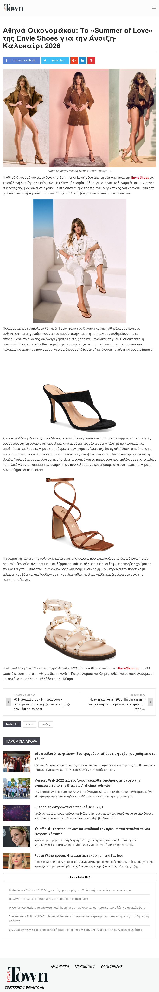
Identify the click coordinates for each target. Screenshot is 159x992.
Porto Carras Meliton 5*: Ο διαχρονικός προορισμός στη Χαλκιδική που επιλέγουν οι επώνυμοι (70, 890)
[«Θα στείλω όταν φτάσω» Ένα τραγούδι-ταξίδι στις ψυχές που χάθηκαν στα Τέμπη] (16, 761)
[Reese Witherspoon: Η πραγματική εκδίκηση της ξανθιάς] (16, 861)
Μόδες (45, 724)
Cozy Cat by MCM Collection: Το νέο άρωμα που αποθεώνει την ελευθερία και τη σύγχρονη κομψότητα (75, 930)
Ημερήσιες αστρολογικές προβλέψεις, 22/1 (69, 807)
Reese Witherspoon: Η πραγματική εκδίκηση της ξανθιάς (78, 855)
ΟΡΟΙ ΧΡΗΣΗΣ (111, 966)
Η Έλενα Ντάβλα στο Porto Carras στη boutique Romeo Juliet (48, 899)
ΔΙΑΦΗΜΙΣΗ (60, 966)
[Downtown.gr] (14, 7)
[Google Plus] (74, 60)
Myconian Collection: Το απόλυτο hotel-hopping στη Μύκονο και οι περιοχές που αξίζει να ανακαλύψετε (77, 907)
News (29, 724)
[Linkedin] (82, 60)
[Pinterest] (91, 60)
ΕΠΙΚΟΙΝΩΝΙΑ (84, 966)
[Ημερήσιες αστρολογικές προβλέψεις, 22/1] (16, 812)
